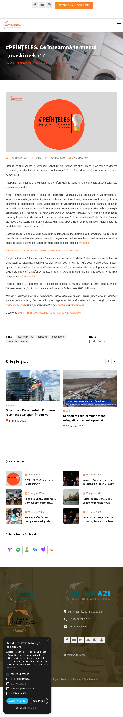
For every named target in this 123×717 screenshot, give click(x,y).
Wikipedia (84, 242)
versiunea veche (75, 654)
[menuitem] (55, 14)
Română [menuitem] (55, 14)
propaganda (58, 337)
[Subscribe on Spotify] (18, 550)
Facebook (62, 305)
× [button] (47, 640)
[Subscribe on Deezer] (43, 550)
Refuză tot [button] (39, 701)
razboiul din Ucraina (18, 341)
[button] (108, 361)
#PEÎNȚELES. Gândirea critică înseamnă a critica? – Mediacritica (42, 250)
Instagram (78, 305)
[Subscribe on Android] (26, 550)
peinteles (42, 337)
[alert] (27, 675)
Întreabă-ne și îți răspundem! (74, 5)
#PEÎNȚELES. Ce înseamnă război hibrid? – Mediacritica (49, 312)
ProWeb (93, 679)
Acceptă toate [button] (17, 701)
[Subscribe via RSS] (51, 550)
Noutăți (38, 158)
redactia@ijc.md (79, 626)
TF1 (41, 226)
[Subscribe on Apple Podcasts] (10, 550)
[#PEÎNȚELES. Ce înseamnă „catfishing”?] (14, 478)
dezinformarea (25, 337)
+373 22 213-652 (80, 619)
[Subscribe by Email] (35, 550)
